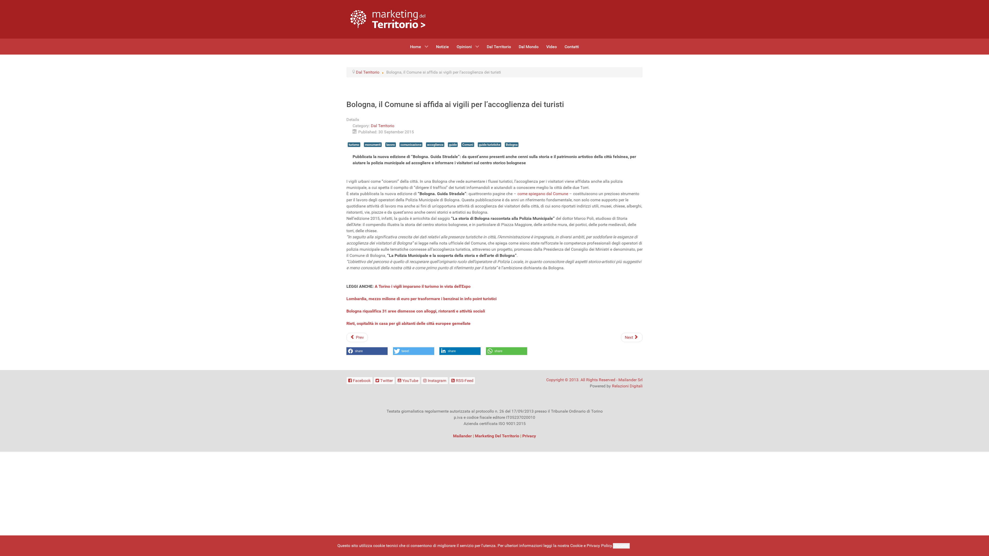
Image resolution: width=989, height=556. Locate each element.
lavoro (390, 144)
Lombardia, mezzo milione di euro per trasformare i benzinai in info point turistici (421, 298)
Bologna (511, 144)
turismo (354, 144)
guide (453, 144)
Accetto (621, 545)
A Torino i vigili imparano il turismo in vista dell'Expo (423, 286)
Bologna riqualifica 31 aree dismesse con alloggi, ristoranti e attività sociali (415, 311)
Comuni (467, 144)
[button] (367, 351)
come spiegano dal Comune (542, 193)
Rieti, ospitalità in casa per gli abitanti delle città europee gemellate (408, 323)
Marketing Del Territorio (497, 435)
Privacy (529, 435)
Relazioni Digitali (627, 386)
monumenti (373, 144)
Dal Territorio (382, 125)
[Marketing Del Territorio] (387, 18)
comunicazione (410, 144)
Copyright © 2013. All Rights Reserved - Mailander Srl (594, 379)
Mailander (462, 435)
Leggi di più (641, 545)
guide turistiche (489, 144)
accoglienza (435, 144)
